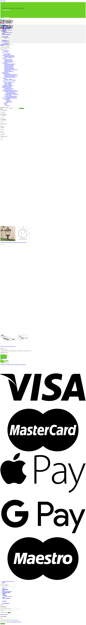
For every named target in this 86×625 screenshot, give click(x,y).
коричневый (4, 115)
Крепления (6, 51)
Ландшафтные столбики (8, 88)
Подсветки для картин (8, 66)
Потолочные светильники (9, 68)
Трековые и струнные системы (8, 55)
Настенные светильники (8, 65)
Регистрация (3, 623)
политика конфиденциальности (15, 621)
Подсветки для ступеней (7, 86)
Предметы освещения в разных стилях (9, 98)
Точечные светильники (7, 27)
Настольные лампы (6, 28)
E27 (2, 137)
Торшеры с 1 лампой (8, 79)
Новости (4, 582)
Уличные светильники (6, 87)
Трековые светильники (8, 57)
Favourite (3, 112)
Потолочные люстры (8, 60)
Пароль (2, 610)
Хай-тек (5, 104)
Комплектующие (5, 50)
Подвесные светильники (9, 67)
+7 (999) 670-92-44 (5, 9)
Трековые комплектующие (9, 56)
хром (3, 117)
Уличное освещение (6, 34)
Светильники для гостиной (11, 93)
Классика (6, 102)
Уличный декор (9, 101)
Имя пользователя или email (5, 608)
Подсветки (4, 31)
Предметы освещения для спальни (11, 96)
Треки (3, 33)
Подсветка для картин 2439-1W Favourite (8, 346)
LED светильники (7, 70)
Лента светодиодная (8, 32)
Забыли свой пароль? (4, 614)
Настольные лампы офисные (9, 75)
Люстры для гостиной (10, 92)
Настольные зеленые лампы (9, 77)
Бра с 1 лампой (7, 54)
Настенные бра (5, 72)
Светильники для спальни (11, 97)
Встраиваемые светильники (9, 63)
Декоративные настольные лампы (10, 76)
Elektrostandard (4, 110)
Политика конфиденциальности (8, 581)
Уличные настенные (8, 89)
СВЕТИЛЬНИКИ (5, 25)
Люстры (4, 24)
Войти (9, 612)
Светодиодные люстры (8, 61)
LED (2, 139)
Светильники (8, 95)
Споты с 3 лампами (8, 84)
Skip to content (3, 0)
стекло (3, 129)
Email (1, 618)
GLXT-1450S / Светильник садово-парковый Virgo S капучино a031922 (13, 242)
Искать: (5, 38)
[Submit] (4, 39)
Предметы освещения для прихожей (11, 94)
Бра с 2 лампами (7, 53)
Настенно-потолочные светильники (11, 69)
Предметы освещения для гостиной (11, 91)
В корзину (2, 244)
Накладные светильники (9, 71)
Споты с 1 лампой (7, 83)
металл (3, 127)
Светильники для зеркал (9, 64)
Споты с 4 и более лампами (9, 81)
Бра (3, 52)
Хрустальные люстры (8, 62)
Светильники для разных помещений (9, 90)
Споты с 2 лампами (8, 82)
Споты (3, 30)
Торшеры (4, 29)
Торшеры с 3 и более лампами (10, 80)
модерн (3, 134)
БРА (3, 26)
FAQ (3, 583)
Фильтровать (21, 108)
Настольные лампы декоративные (10, 74)
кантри (3, 132)
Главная (1, 44)
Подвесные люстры (8, 59)
